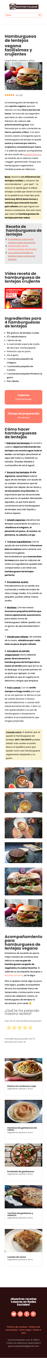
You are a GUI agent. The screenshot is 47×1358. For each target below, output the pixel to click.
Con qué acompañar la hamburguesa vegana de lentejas (21, 256)
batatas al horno (32, 154)
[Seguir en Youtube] (14, 1314)
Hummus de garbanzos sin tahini (22, 1128)
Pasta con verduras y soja (21, 1086)
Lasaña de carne (16, 1257)
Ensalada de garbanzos (20, 1171)
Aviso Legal (25, 1329)
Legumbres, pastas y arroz (20, 60)
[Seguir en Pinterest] (33, 1314)
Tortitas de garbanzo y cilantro (20, 1214)
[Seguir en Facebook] (27, 1314)
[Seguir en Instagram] (20, 1314)
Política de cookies (17, 1326)
